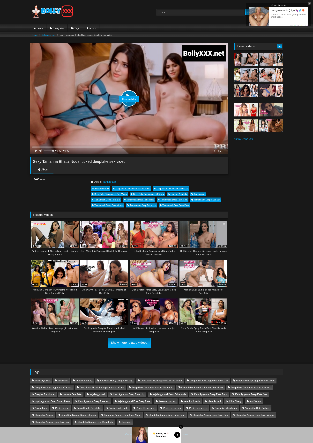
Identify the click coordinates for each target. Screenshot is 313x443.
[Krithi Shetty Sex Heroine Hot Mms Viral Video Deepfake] (246, 59)
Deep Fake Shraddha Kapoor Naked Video (102, 387)
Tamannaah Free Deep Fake (175, 205)
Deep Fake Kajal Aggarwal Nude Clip (209, 380)
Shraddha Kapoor (44, 415)
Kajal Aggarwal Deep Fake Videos (52, 401)
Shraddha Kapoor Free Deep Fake (95, 422)
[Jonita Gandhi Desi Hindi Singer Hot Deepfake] (246, 125)
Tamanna (126, 422)
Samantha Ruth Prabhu (257, 408)
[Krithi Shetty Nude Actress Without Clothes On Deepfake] (246, 90)
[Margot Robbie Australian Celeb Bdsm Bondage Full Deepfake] (271, 90)
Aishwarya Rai (42, 380)
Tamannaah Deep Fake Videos (108, 205)
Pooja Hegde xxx (198, 408)
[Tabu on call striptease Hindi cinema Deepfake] (271, 109)
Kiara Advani (214, 401)
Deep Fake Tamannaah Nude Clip (172, 188)
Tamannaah (110, 181)
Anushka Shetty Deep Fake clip (116, 380)
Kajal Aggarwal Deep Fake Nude (169, 394)
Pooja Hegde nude (118, 408)
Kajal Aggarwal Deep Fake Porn (210, 394)
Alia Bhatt (63, 380)
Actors (92, 28)
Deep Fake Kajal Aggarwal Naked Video (161, 380)
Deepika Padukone (44, 394)
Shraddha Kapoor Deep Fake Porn (167, 415)
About (44, 169)
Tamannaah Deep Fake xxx (143, 205)
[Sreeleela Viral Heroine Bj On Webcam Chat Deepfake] (271, 125)
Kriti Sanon (255, 401)
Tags (77, 28)
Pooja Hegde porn (145, 408)
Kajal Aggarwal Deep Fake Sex (251, 394)
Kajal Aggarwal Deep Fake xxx (93, 401)
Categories (58, 28)
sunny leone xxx (243, 139)
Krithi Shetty (235, 401)
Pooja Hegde (62, 408)
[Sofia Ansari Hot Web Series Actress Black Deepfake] (246, 109)
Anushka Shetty (84, 380)
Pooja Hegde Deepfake (89, 408)
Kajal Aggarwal (97, 394)
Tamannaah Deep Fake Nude (140, 200)
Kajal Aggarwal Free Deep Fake (134, 401)
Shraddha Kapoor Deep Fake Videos (255, 415)
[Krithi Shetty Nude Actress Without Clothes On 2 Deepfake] (271, 59)
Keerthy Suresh (192, 401)
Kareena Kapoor (166, 401)
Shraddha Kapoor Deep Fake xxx (52, 422)
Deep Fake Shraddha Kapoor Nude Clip (152, 387)
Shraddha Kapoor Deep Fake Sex (210, 415)
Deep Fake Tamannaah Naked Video (132, 188)
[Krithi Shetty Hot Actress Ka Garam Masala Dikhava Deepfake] (271, 75)
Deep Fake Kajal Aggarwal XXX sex (53, 387)
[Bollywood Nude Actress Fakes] (52, 12)
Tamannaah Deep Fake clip (107, 200)
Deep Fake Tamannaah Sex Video (110, 194)
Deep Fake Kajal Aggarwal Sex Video (255, 380)
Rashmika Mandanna (226, 408)
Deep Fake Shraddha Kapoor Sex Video (202, 387)
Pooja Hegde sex (172, 408)
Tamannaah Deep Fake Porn (174, 200)
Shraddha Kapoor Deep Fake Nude (122, 415)
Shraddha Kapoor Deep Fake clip (78, 415)
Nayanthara (41, 408)
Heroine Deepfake (179, 194)
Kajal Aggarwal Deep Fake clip (128, 394)
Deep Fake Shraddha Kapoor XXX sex (251, 387)
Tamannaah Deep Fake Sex (207, 200)
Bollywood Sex (49, 35)
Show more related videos (129, 342)
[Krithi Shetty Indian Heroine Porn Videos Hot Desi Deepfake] (246, 75)
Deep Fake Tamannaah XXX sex (148, 194)
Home (40, 28)
